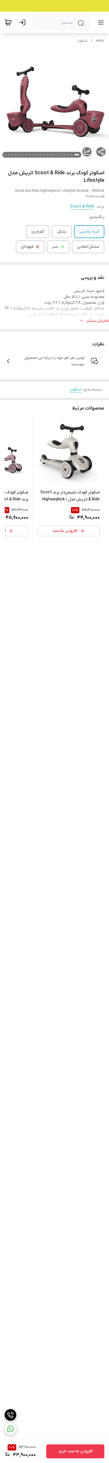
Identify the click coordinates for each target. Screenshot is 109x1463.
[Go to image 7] (54, 154)
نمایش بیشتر (97, 320)
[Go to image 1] (76, 154)
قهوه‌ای (27, 246)
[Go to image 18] (15, 154)
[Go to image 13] (33, 154)
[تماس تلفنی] (10, 1415)
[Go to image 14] (29, 154)
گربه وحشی (89, 231)
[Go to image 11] (40, 154)
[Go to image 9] (47, 154)
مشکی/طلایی (88, 246)
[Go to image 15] (26, 154)
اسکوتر (82, 40)
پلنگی (62, 231)
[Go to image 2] (71, 154)
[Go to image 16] (22, 154)
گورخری (37, 231)
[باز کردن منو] (99, 22)
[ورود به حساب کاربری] (23, 22)
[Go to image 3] (68, 154)
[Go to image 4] (64, 154)
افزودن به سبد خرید (75, 1451)
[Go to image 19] (12, 154)
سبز (55, 246)
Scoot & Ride (82, 206)
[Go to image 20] (8, 154)
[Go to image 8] (50, 154)
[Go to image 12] (36, 154)
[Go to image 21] (5, 154)
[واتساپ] (10, 1429)
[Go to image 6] (57, 154)
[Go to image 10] (43, 154)
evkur (100, 40)
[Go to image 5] (61, 154)
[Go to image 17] (19, 154)
